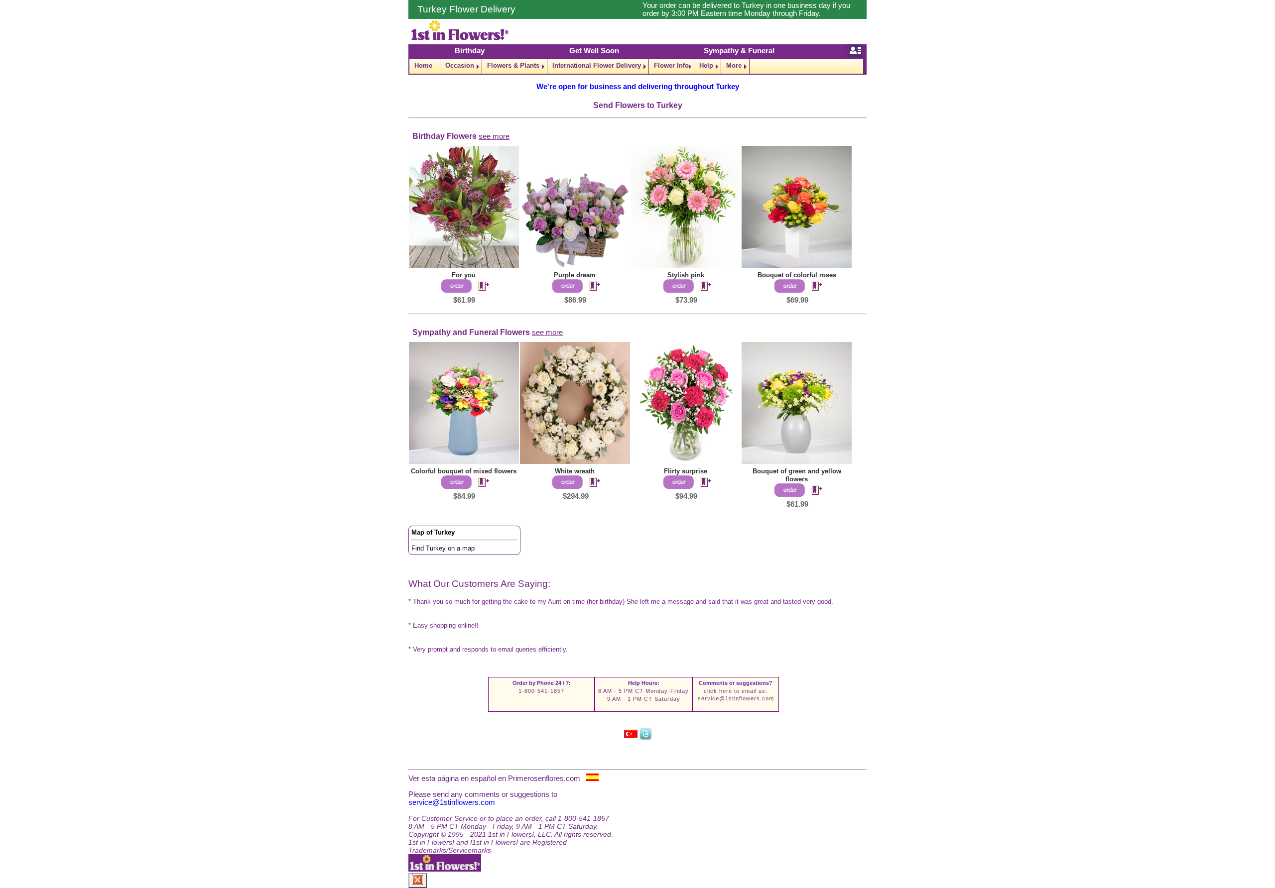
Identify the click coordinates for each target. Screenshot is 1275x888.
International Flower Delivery (596, 65)
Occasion (459, 65)
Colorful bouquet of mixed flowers (463, 471)
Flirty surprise (685, 471)
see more (494, 136)
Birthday (470, 51)
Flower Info (671, 65)
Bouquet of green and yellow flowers (797, 475)
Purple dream (575, 275)
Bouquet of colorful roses (797, 275)
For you (464, 275)
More (734, 65)
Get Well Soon (594, 51)
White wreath (575, 471)
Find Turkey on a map (443, 548)
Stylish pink (685, 275)
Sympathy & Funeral (739, 51)
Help (706, 65)
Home (423, 65)
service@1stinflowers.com (736, 698)
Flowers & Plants (513, 65)
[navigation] (637, 66)
